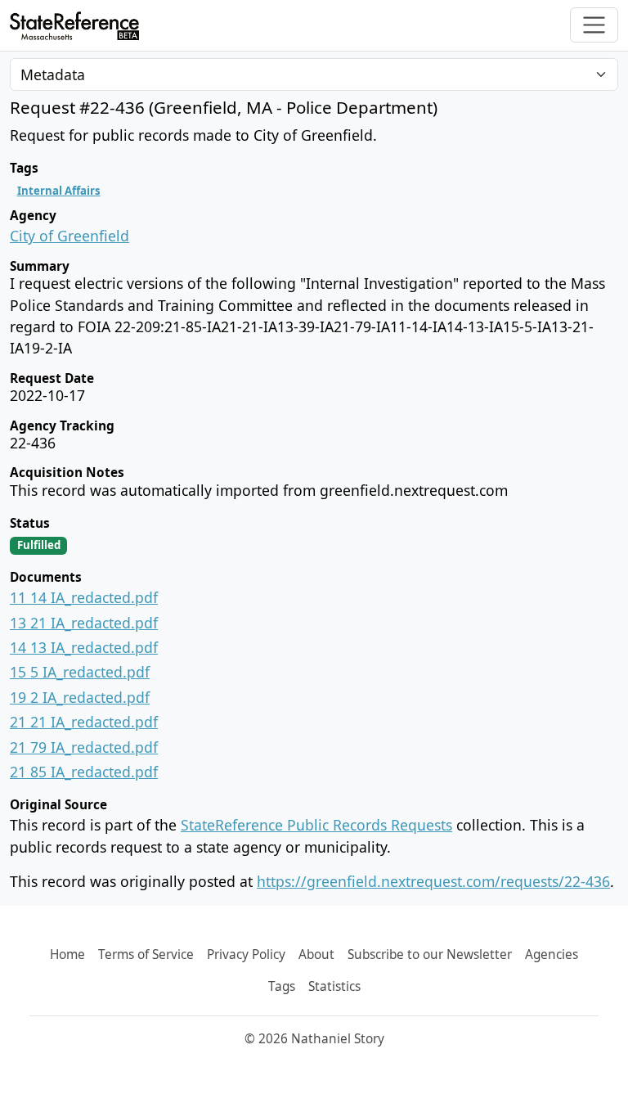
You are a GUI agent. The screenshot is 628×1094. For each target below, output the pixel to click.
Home (67, 954)
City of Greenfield (69, 235)
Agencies (551, 954)
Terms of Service (146, 954)
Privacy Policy (246, 954)
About (316, 954)
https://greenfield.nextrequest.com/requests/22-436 (433, 881)
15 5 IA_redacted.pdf (80, 672)
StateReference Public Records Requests (316, 825)
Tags (281, 986)
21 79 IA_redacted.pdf (84, 747)
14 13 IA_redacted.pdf (84, 647)
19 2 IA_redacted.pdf (80, 697)
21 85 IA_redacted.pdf (84, 771)
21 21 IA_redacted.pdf (84, 722)
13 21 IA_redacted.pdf (84, 623)
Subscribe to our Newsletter (430, 954)
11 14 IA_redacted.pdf (84, 597)
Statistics (334, 986)
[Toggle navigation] (594, 25)
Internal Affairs (59, 190)
